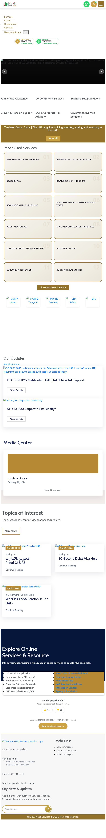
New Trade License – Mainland (72, 673)
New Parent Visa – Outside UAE (22, 205)
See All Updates (11, 364)
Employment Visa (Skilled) (19, 680)
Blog (10, 554)
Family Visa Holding (66, 248)
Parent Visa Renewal (17, 227)
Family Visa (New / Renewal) (20, 677)
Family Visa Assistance (14, 98)
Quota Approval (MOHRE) (69, 270)
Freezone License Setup (68, 677)
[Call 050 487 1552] (94, 4)
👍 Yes (46, 710)
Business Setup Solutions (85, 98)
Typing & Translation (66, 691)
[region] (53, 71)
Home (5, 13)
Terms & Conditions (66, 750)
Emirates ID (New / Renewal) (21, 684)
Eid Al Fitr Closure (17, 478)
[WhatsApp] (87, 4)
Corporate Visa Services (49, 98)
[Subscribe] (48, 809)
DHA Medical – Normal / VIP (20, 691)
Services (8, 16)
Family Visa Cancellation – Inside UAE (75, 227)
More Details (16, 390)
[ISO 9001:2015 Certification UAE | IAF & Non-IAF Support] (53, 369)
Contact (8, 27)
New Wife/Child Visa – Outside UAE (73, 159)
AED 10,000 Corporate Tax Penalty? (31, 409)
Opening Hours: (10, 758)
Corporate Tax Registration (20, 687)
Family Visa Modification (19, 270)
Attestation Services (66, 687)
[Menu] (26, 32)
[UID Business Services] (9, 4)
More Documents (53, 490)
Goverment (13, 595)
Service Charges (64, 747)
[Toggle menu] (101, 4)
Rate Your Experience (53, 726)
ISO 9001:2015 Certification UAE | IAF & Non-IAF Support (45, 380)
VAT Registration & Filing (69, 684)
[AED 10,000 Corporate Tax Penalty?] (22, 400)
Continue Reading (14, 570)
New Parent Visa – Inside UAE (70, 181)
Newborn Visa (14, 181)
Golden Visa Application (18, 673)
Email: (18, 783)
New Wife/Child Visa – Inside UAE (23, 159)
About (7, 20)
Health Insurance (64, 680)
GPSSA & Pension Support (16, 112)
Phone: (13, 774)
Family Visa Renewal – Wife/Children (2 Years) (75, 203)
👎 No (59, 710)
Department (10, 24)
